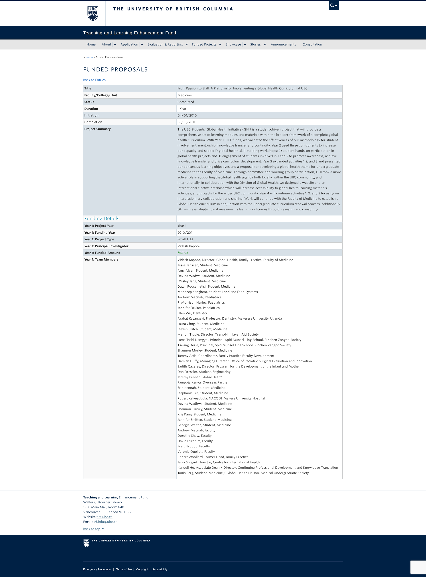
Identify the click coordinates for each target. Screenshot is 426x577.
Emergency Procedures (97, 569)
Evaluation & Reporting (165, 44)
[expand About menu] (115, 44)
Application (129, 44)
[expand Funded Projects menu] (220, 44)
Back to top (92, 529)
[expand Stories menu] (264, 44)
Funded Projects (204, 44)
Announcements (283, 44)
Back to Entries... (95, 80)
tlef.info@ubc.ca (104, 522)
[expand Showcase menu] (245, 44)
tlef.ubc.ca (104, 517)
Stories (255, 44)
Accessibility (159, 569)
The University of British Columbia (92, 13)
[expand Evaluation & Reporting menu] (186, 44)
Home (91, 44)
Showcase (233, 44)
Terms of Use (124, 569)
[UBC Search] (334, 5)
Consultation (312, 44)
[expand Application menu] (142, 44)
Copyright (142, 569)
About (106, 44)
